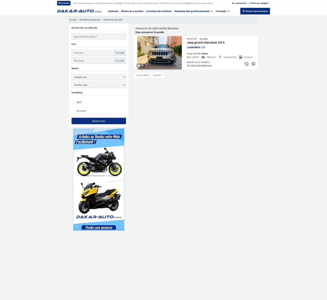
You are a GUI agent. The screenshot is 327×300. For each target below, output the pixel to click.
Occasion (81, 110)
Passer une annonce (256, 11)
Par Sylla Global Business (199, 65)
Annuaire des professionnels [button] (192, 11)
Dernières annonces (90, 19)
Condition (77, 92)
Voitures (113, 11)
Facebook (64, 3)
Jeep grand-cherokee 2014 (205, 42)
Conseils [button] (221, 11)
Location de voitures (159, 11)
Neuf (79, 102)
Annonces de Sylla (113, 19)
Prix (74, 44)
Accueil (72, 19)
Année (75, 68)
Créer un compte (259, 3)
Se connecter (239, 3)
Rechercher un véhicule (84, 27)
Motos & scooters (132, 11)
